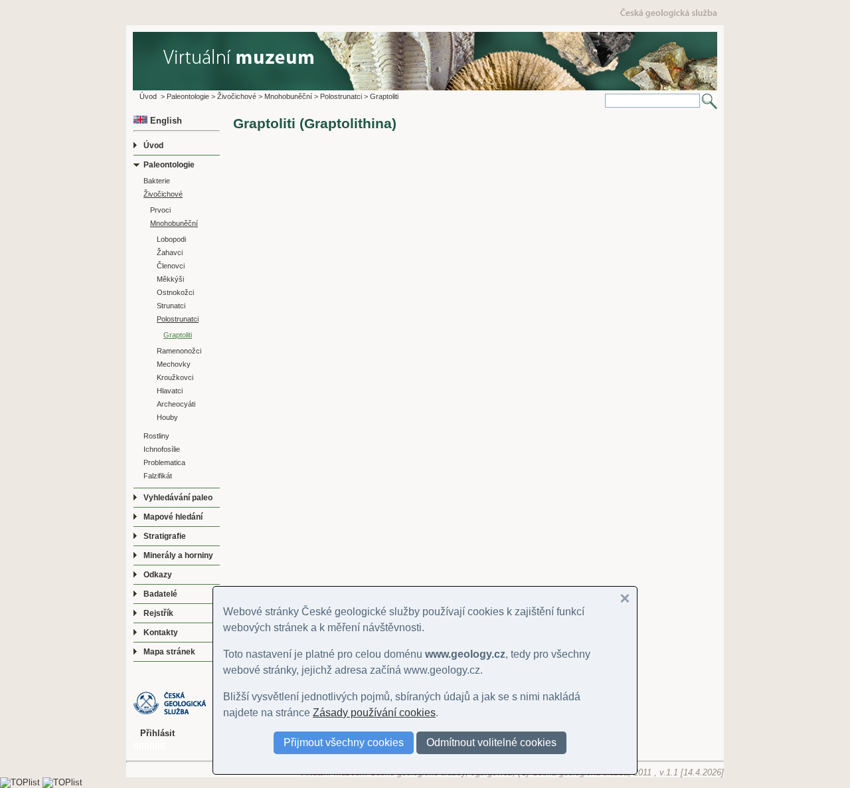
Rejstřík (158, 613)
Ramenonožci (179, 351)
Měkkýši (170, 279)
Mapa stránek (169, 651)
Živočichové (236, 96)
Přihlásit (157, 733)
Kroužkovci (175, 377)
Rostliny (156, 436)
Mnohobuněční (288, 96)
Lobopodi (171, 239)
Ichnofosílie (161, 449)
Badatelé (160, 594)
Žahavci (170, 252)
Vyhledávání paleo (177, 497)
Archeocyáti (176, 404)
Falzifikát (157, 476)
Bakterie (156, 181)
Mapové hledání (173, 517)
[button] (625, 598)
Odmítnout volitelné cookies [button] (491, 742)
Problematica (164, 462)
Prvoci (160, 210)
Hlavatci (170, 391)
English (164, 121)
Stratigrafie (164, 536)
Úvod (148, 96)
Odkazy (157, 574)
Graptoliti (384, 96)
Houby (167, 417)
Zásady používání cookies (374, 712)
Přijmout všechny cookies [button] (344, 742)
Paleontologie (188, 96)
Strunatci (171, 306)
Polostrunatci (341, 96)
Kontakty (160, 632)
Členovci (171, 266)
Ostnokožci (175, 292)
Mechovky (174, 364)
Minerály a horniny (178, 555)
